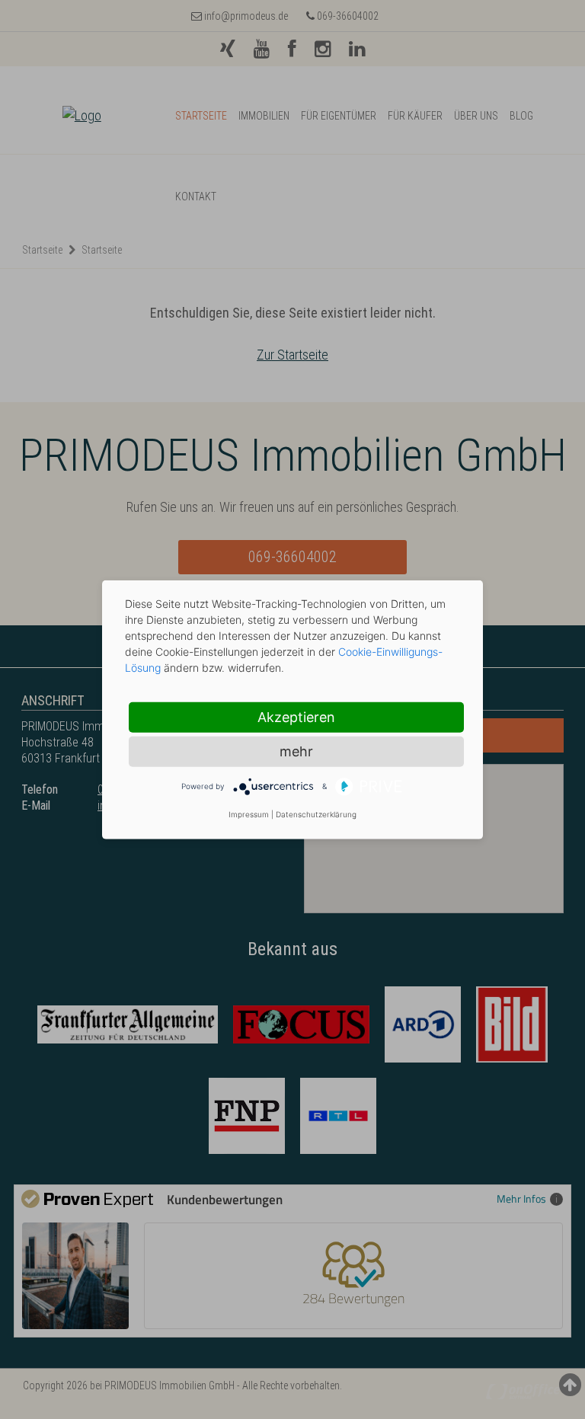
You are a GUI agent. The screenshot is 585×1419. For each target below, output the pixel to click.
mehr (296, 751)
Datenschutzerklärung (316, 814)
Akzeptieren (296, 716)
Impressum (249, 814)
